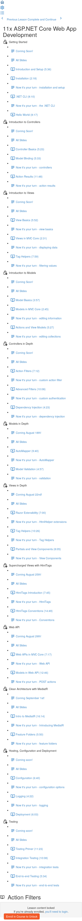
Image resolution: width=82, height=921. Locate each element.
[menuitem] (2, 9)
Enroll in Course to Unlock (21, 916)
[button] (2, 3)
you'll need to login (56, 911)
